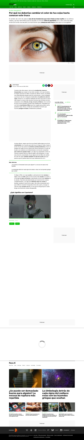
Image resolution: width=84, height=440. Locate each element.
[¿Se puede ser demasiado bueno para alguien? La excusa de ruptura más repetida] (25, 378)
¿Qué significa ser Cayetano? (21, 193)
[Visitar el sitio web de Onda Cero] (52, 430)
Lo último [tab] (67, 102)
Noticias (20, 7)
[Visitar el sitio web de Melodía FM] (61, 430)
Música (29, 7)
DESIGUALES (11, 412)
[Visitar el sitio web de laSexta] (31, 430)
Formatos (39, 7)
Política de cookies (50, 435)
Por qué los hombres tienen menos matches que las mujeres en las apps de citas (16, 415)
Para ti (24, 7)
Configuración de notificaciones (39, 437)
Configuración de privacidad (68, 435)
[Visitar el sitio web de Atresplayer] (67, 430)
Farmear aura (39, 0)
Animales (34, 7)
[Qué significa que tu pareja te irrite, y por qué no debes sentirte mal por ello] (67, 407)
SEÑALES (60, 412)
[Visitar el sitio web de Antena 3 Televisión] (27, 430)
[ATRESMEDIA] (13, 430)
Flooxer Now (11, 220)
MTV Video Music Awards (22, 0)
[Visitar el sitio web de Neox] (35, 430)
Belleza (12, 223)
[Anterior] (9, 1)
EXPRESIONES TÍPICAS (61, 119)
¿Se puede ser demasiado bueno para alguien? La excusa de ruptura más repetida (23, 394)
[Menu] (74, 7)
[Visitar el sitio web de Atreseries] (48, 430)
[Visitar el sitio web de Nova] (40, 430)
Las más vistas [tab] (59, 102)
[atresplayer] (68, 4)
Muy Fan (11, 7)
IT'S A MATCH (28, 412)
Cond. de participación (58, 435)
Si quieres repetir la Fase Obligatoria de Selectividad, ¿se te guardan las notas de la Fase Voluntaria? (49, 416)
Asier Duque (16, 84)
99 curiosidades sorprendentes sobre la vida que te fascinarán (65, 115)
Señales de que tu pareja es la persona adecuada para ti (32, 415)
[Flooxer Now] (17, 4)
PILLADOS (59, 105)
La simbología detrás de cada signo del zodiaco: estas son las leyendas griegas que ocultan (56, 394)
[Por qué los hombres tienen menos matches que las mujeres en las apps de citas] (17, 407)
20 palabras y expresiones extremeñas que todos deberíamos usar (64, 122)
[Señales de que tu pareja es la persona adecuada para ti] (34, 407)
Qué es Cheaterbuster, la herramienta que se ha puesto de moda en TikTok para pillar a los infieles (64, 108)
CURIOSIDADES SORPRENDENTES (63, 112)
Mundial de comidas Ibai (31, 0)
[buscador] (74, 5)
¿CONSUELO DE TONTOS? (14, 389)
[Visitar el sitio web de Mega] (44, 430)
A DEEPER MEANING (46, 389)
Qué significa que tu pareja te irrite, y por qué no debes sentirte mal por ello (66, 415)
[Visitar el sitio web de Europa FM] (57, 430)
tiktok (17, 223)
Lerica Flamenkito (14, 0)
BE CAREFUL (44, 412)
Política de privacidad (42, 435)
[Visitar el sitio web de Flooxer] (73, 430)
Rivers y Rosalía (45, 0)
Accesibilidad (47, 437)
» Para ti (16, 220)
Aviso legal (35, 435)
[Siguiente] (74, 1)
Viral (15, 7)
